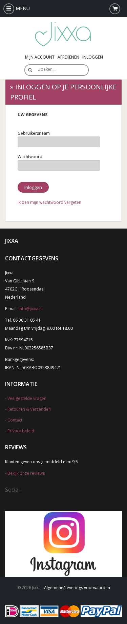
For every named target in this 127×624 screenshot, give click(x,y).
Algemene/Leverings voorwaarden (77, 587)
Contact (14, 420)
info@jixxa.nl (31, 308)
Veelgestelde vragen (26, 398)
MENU (22, 8)
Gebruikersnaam (34, 133)
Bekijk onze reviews (26, 473)
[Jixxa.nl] (63, 33)
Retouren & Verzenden (29, 409)
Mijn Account (40, 57)
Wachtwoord (30, 156)
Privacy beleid (20, 431)
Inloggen (92, 57)
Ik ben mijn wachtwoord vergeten (49, 202)
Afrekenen (68, 57)
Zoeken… (47, 69)
